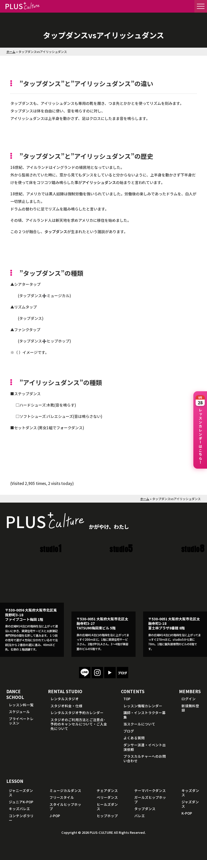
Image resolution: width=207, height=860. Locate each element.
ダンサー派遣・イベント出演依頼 (144, 747)
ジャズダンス (190, 804)
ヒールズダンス (107, 806)
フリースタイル (61, 797)
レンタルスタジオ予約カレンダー (77, 712)
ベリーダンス (107, 797)
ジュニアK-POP (21, 801)
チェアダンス (107, 790)
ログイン (189, 698)
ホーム (10, 51)
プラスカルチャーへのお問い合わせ (144, 758)
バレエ (139, 815)
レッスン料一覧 (21, 704)
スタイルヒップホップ (65, 806)
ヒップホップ (107, 815)
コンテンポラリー (21, 818)
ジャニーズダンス (21, 792)
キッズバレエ (19, 808)
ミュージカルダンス (65, 790)
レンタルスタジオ (64, 698)
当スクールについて (139, 723)
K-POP (187, 813)
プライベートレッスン (21, 721)
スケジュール (19, 711)
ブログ (128, 730)
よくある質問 (134, 737)
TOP (127, 698)
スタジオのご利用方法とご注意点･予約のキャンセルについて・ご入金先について (78, 724)
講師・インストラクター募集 (144, 715)
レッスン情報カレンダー (142, 705)
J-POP (54, 815)
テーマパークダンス (150, 790)
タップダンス (145, 808)
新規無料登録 (190, 708)
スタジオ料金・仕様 (66, 705)
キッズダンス (190, 792)
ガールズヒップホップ (150, 799)
